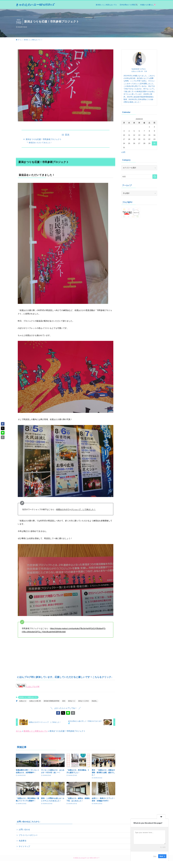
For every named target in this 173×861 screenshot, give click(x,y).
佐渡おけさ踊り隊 (35, 701)
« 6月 (123, 152)
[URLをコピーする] (73, 713)
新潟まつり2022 (83, 701)
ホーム (19, 731)
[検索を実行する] (154, 176)
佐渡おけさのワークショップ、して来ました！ (76, 509)
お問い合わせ (24, 829)
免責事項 (22, 841)
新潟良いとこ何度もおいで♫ (28, 697)
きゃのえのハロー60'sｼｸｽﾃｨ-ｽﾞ (35, 4)
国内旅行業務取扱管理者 (51, 701)
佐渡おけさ (22, 701)
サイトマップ (24, 846)
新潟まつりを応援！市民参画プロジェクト (44, 139)
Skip (154, 856)
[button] (58, 713)
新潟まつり (71, 701)
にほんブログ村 (32, 687)
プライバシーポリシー (28, 835)
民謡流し (94, 701)
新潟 (63, 701)
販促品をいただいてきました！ (40, 142)
